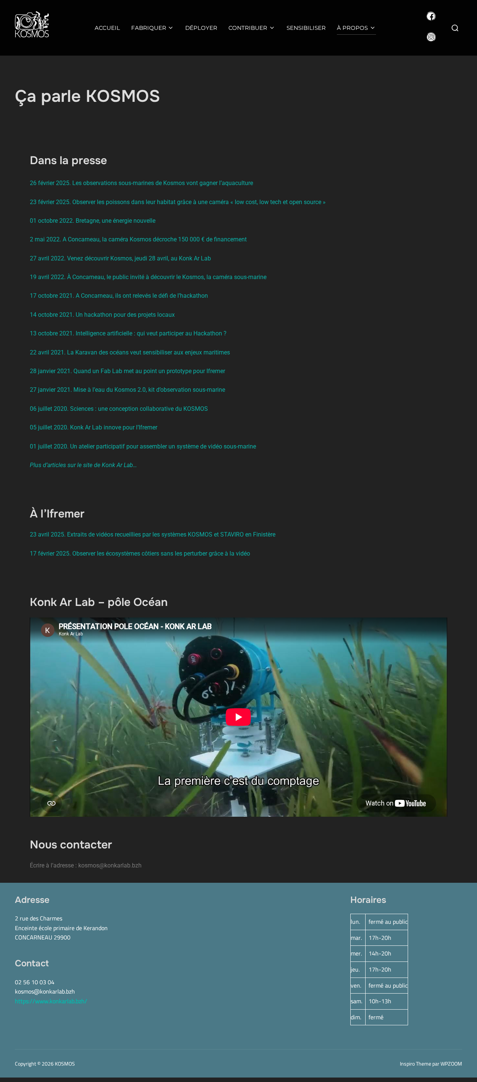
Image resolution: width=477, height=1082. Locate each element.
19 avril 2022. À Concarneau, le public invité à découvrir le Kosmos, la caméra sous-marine (148, 277)
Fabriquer (148, 27)
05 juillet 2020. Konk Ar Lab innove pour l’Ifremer (93, 427)
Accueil (107, 27)
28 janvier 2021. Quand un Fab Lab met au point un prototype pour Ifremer (127, 371)
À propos (352, 27)
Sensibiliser (306, 27)
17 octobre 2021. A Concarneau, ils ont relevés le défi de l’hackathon (119, 295)
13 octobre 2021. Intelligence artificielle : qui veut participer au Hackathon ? (128, 333)
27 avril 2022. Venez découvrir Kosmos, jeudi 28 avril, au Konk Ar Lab (120, 258)
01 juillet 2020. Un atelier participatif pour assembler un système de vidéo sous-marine (143, 446)
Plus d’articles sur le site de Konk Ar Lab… (83, 465)
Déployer (201, 27)
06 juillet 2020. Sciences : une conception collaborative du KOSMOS (119, 408)
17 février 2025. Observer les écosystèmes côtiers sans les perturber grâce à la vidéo (140, 553)
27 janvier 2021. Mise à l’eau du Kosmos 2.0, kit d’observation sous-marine (127, 389)
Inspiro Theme (415, 1064)
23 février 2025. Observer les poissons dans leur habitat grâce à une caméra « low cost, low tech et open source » (178, 202)
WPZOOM (451, 1064)
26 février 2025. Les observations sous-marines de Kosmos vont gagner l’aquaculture (141, 183)
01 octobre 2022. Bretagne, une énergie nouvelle (92, 220)
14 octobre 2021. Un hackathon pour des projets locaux (102, 314)
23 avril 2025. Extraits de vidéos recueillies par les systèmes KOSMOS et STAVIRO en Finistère (152, 534)
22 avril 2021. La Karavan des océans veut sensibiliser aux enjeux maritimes (130, 352)
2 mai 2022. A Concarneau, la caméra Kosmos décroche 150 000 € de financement (138, 239)
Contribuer (247, 27)
